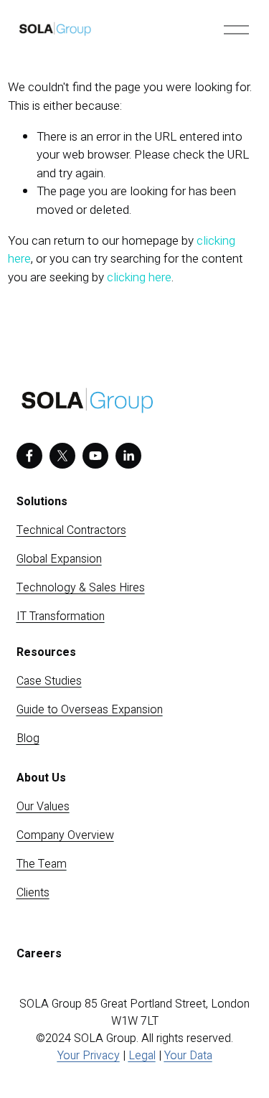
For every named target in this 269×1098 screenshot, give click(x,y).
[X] (62, 456)
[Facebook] (29, 456)
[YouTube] (95, 456)
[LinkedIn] (128, 456)
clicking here (139, 277)
